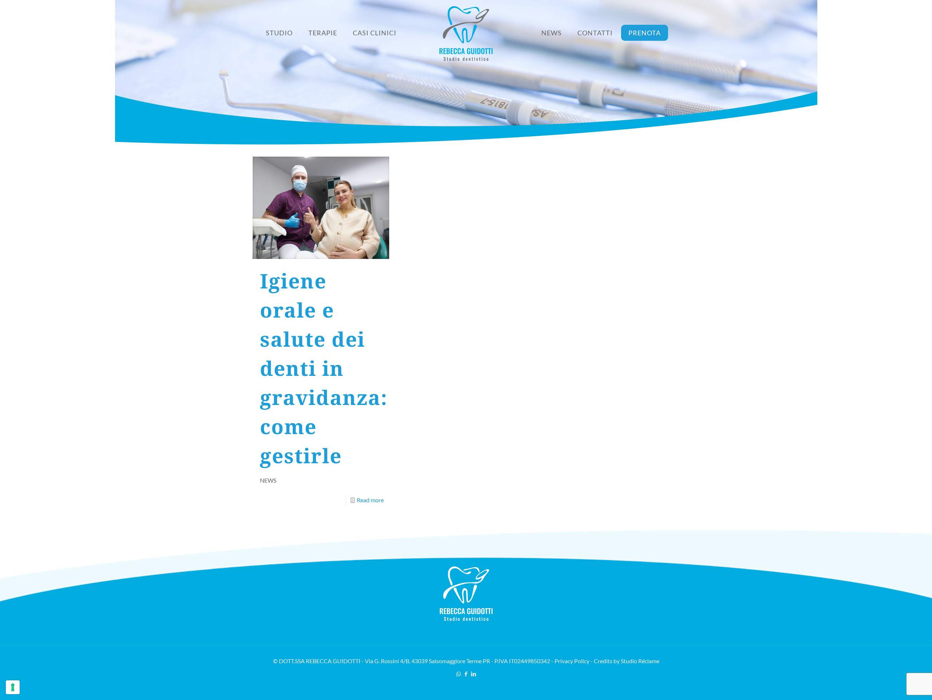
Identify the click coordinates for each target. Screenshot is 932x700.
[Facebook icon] (466, 673)
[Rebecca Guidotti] (466, 33)
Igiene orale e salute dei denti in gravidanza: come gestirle (324, 368)
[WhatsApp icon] (458, 673)
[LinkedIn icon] (474, 673)
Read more (370, 499)
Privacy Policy (571, 660)
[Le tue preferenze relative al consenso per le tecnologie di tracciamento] (13, 687)
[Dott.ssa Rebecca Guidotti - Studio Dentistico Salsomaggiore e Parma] (466, 618)
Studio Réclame (640, 660)
